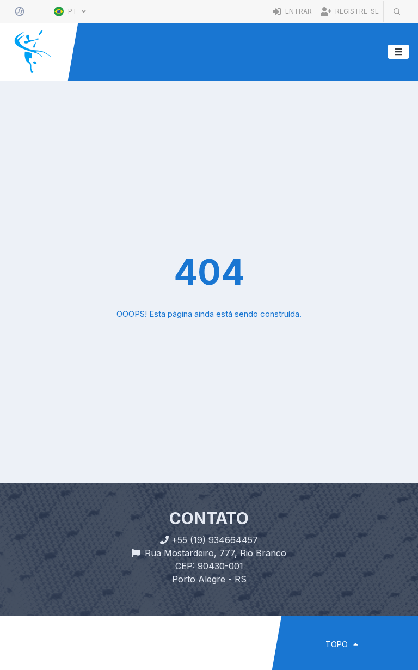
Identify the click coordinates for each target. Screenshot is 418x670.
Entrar (298, 11)
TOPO (337, 644)
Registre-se (356, 11)
